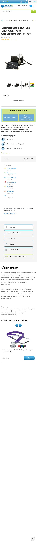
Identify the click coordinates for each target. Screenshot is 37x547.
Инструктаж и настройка (17, 256)
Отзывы (11, 244)
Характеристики (14, 232)
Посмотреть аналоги (10, 117)
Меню (34, 1)
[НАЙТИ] (33, 11)
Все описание (4, 153)
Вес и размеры (13, 250)
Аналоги (12, 238)
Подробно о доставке (10, 213)
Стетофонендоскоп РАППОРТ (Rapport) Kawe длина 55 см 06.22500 (18, 351)
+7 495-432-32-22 (22, 6)
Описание (11, 227)
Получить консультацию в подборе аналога (26, 117)
